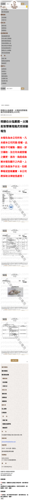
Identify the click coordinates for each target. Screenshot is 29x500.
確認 (2, 498)
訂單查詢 (4, 83)
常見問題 (4, 17)
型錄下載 (4, 58)
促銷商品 (4, 28)
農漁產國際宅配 (6, 36)
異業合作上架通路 (6, 50)
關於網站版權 (5, 11)
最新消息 (4, 25)
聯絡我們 (4, 63)
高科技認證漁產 (6, 52)
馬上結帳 (4, 408)
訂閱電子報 (5, 78)
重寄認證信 (5, 76)
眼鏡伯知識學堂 (6, 60)
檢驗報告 (4, 30)
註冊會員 (4, 69)
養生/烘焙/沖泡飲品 (7, 45)
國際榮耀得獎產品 (6, 40)
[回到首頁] (14, 8)
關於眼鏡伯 (5, 371)
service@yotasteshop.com (9, 441)
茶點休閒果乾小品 (6, 43)
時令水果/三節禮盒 (6, 38)
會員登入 (4, 71)
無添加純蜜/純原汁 (6, 48)
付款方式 (4, 20)
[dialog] (14, 87)
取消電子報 (5, 80)
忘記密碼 (4, 73)
